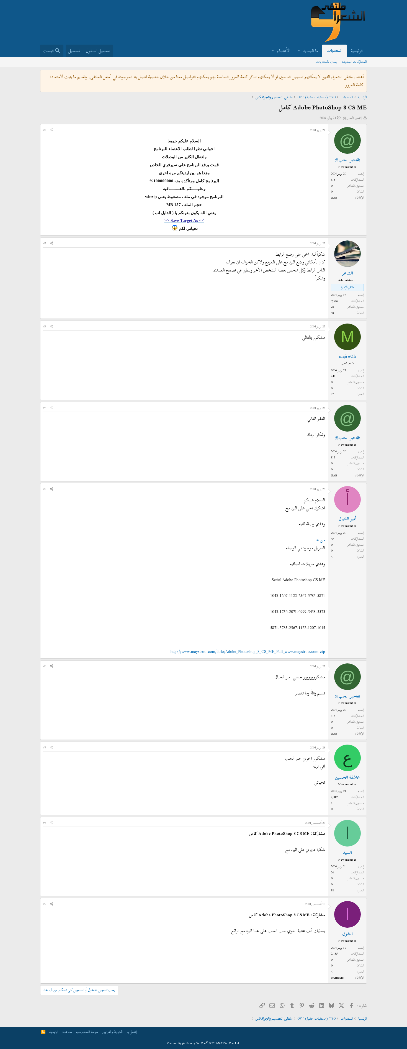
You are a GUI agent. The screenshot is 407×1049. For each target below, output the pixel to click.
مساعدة (67, 1031)
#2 (44, 243)
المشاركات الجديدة (354, 61)
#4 (44, 407)
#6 (44, 666)
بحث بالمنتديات (326, 61)
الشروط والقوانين (112, 1031)
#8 (44, 822)
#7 (44, 747)
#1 (44, 130)
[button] (299, 51)
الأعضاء (283, 50)
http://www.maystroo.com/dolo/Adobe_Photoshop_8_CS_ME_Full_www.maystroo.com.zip (248, 651)
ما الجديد (310, 50)
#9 (44, 904)
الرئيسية (357, 50)
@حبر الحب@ (352, 118)
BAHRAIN (337, 977)
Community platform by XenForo (203, 1043)
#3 (44, 326)
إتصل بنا (132, 1031)
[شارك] (51, 130)
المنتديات (334, 50)
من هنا (320, 539)
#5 (44, 489)
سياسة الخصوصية (87, 1031)
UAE (334, 197)
